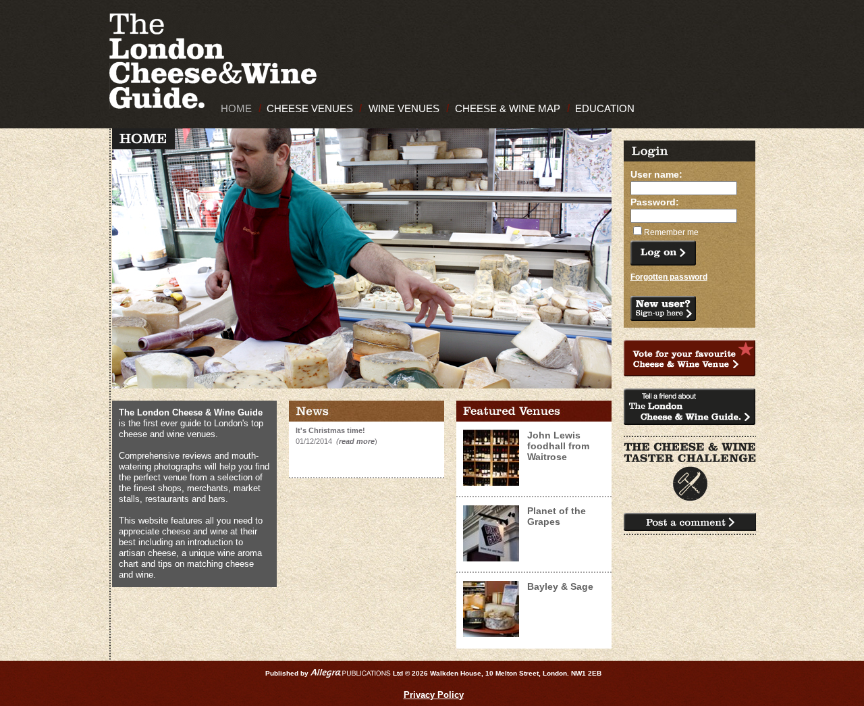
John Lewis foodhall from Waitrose (558, 446)
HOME (236, 108)
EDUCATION (604, 108)
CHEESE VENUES (310, 108)
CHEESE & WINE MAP (507, 108)
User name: (656, 174)
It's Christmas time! (330, 430)
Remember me (671, 232)
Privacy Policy (434, 695)
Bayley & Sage (560, 586)
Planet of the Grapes (556, 516)
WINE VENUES (404, 108)
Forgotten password (668, 277)
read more (357, 441)
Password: (654, 202)
